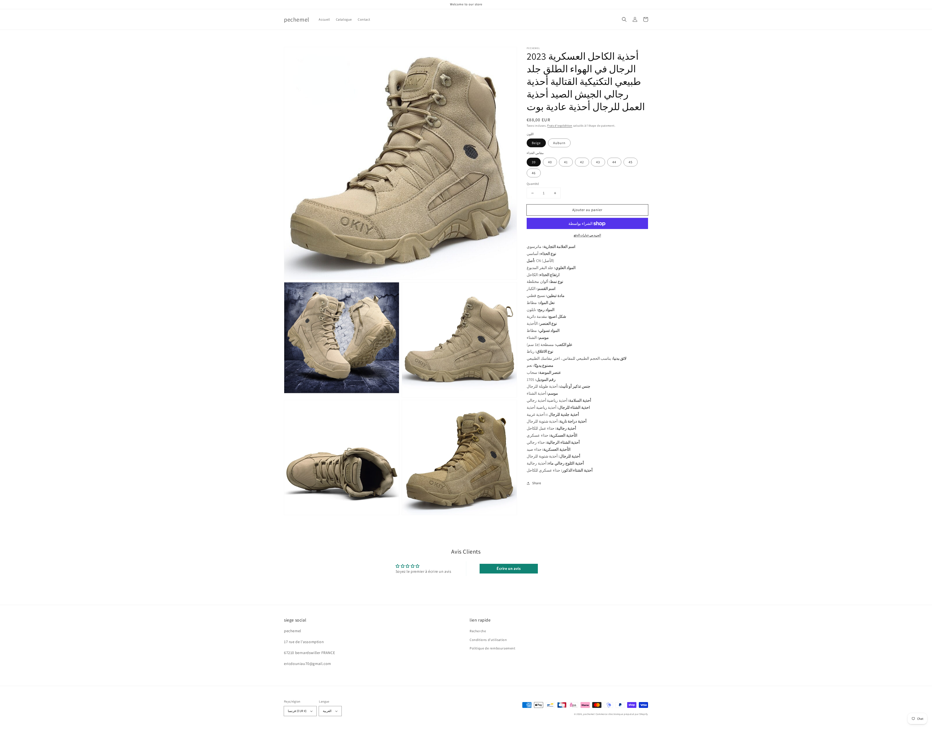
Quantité (533, 184)
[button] (624, 19)
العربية (327, 711)
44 (614, 162)
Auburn (559, 143)
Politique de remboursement (493, 648)
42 (582, 162)
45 (630, 162)
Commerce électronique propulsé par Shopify (622, 714)
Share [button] (536, 483)
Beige (536, 143)
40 (550, 162)
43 (598, 162)
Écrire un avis (509, 568)
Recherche (478, 631)
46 (534, 173)
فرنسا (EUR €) (297, 711)
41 (566, 162)
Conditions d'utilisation (488, 640)
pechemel (589, 714)
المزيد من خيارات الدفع (587, 235)
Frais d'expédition (559, 125)
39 (534, 162)
